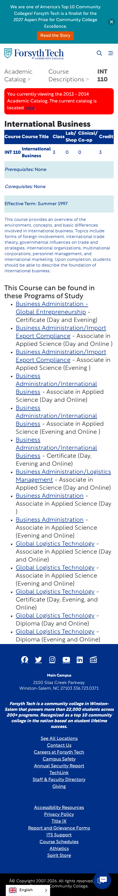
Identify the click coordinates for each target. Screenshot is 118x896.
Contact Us (59, 745)
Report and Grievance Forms (59, 828)
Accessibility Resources (59, 808)
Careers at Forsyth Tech (59, 752)
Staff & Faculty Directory (59, 780)
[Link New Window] (25, 659)
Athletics (59, 849)
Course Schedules (59, 842)
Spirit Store (59, 855)
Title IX (59, 821)
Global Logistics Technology (55, 544)
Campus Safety (59, 759)
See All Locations (59, 738)
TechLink (59, 773)
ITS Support (59, 835)
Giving (59, 786)
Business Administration (50, 496)
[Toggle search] (99, 53)
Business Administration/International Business (56, 384)
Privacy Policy (59, 814)
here (30, 108)
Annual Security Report (59, 766)
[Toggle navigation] (111, 53)
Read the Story (55, 36)
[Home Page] (34, 54)
